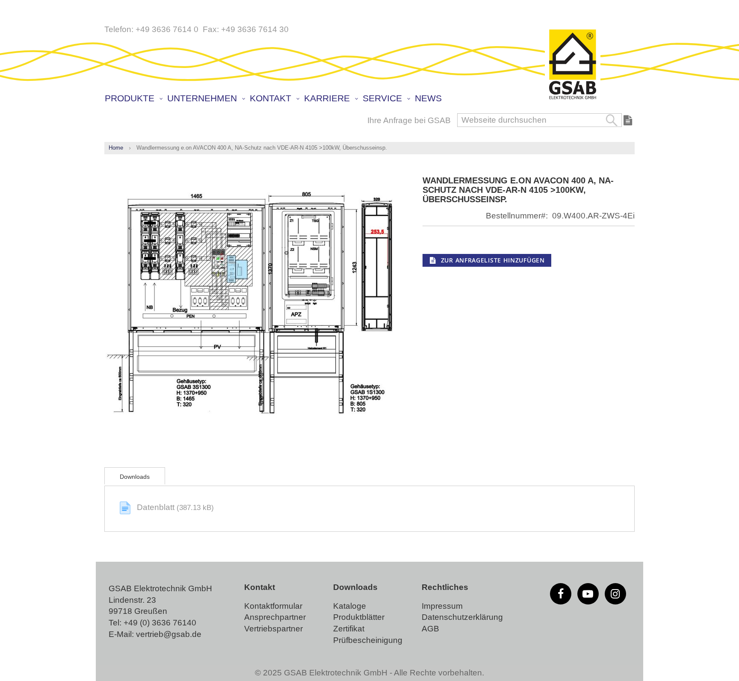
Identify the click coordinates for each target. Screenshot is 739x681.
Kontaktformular (273, 605)
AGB (430, 628)
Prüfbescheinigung (367, 640)
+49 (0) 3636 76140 (160, 622)
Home (116, 147)
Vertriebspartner (273, 628)
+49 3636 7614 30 (255, 29)
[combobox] (539, 120)
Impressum (442, 605)
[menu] (371, 99)
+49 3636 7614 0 (167, 29)
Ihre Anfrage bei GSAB (409, 120)
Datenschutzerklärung (462, 617)
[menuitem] (133, 98)
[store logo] (572, 64)
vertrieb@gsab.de (168, 634)
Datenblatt (157, 507)
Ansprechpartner (275, 617)
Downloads (135, 476)
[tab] (134, 475)
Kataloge (349, 605)
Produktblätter (358, 617)
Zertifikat (348, 628)
